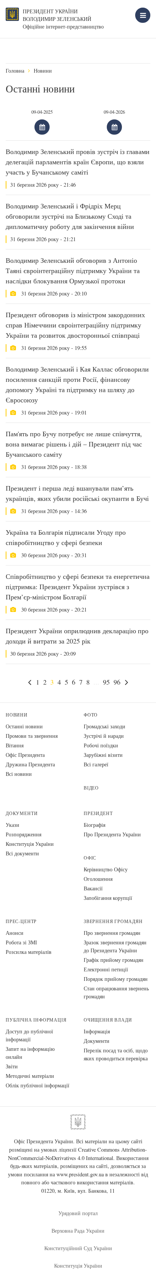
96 (117, 681)
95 (106, 681)
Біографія (94, 824)
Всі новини (19, 773)
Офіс (90, 858)
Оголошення (98, 878)
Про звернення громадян (112, 932)
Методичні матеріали (30, 1075)
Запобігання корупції (108, 897)
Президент (98, 813)
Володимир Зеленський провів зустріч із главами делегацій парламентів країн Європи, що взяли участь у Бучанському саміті (78, 161)
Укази (12, 824)
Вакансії (93, 888)
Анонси (14, 932)
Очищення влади (108, 1020)
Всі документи (22, 853)
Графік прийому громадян (114, 959)
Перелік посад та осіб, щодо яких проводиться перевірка (116, 1054)
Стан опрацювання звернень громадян (116, 992)
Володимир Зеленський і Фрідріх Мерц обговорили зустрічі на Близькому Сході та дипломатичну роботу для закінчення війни (70, 216)
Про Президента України (112, 834)
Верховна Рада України (78, 1230)
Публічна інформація (36, 1020)
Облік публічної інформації (37, 1085)
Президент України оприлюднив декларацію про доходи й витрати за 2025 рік (77, 635)
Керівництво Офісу (106, 869)
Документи (21, 813)
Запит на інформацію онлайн (30, 1052)
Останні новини (24, 726)
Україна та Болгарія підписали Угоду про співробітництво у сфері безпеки (66, 537)
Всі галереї (96, 764)
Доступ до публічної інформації (29, 1035)
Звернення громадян (113, 921)
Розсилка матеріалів (28, 951)
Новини (43, 70)
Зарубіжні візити (103, 754)
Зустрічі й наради (104, 735)
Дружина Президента (30, 764)
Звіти (12, 1066)
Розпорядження (23, 834)
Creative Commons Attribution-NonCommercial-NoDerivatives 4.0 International (77, 1154)
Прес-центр (21, 921)
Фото (91, 715)
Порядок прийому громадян (116, 978)
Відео (91, 788)
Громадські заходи (104, 726)
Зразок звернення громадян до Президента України (115, 946)
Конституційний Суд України (78, 1248)
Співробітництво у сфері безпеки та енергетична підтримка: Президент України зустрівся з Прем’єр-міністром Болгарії (78, 586)
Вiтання (14, 745)
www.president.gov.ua (80, 1174)
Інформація (97, 1031)
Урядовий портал (78, 1213)
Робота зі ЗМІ (21, 942)
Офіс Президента (25, 754)
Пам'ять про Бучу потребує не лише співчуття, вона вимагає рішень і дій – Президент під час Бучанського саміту (74, 444)
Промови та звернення (32, 735)
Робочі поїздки (101, 745)
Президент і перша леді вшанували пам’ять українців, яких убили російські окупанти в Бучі (77, 493)
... (96, 681)
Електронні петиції (106, 969)
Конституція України (30, 843)
